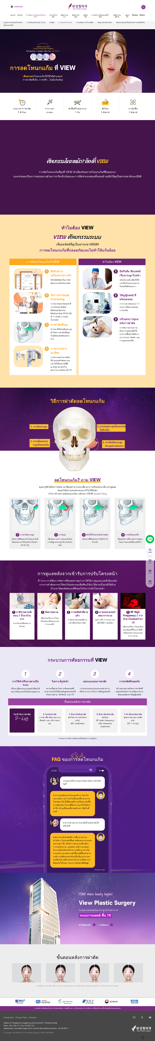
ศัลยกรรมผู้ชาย (117, 16)
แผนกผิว (127, 16)
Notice (142, 15)
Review (135, 15)
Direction (32, 1018)
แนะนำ (13, 15)
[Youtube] (150, 1018)
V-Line (52, 22)
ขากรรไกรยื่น (53, 16)
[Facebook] (142, 1018)
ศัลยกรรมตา (64, 16)
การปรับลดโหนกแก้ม (65, 22)
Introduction (9, 1018)
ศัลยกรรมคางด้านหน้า (105, 22)
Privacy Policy (21, 1018)
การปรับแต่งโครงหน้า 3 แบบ (36, 22)
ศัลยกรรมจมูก (75, 16)
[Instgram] (134, 1018)
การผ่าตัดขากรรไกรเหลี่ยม (84, 22)
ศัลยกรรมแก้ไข (8, 25)
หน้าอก (20, 15)
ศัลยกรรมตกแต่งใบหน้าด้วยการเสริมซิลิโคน (130, 22)
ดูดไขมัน (86, 16)
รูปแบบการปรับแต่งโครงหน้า (13, 22)
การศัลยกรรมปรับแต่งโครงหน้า (36, 16)
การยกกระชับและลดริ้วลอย (100, 16)
